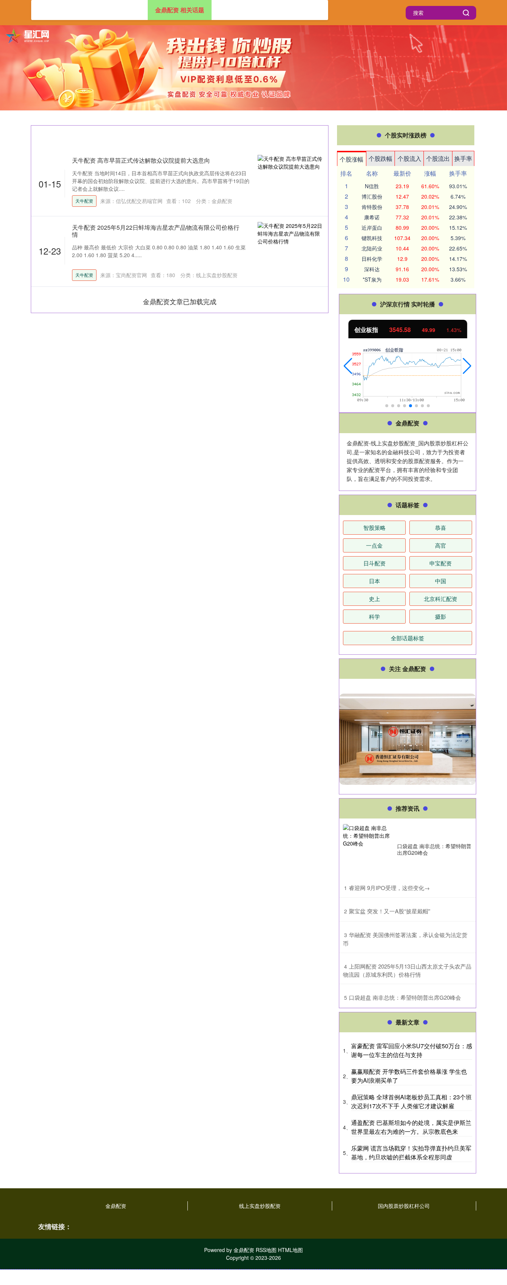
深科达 (372, 269)
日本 (374, 581)
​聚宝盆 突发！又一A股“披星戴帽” (389, 911)
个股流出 (438, 158)
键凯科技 (372, 238)
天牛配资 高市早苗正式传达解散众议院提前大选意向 (141, 160)
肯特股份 (372, 206)
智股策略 (374, 527)
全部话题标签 (407, 638)
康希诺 (372, 217)
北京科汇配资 (440, 598)
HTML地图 (290, 1250)
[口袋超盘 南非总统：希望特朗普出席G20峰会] (368, 849)
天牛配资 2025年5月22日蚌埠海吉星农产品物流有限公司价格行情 (155, 231)
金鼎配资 (115, 1205)
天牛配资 (84, 200)
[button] (348, 366)
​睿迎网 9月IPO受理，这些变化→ (389, 887)
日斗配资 (374, 563)
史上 (374, 598)
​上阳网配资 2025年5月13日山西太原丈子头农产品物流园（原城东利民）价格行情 (407, 970)
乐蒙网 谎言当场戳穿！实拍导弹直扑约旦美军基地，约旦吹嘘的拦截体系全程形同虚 (411, 1152)
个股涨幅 (351, 159)
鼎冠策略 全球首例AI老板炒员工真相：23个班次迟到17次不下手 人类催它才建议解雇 (411, 1101)
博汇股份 (372, 196)
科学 (374, 616)
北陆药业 (372, 248)
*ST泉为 (372, 279)
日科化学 (372, 258)
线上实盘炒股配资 (260, 1205)
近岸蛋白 (372, 227)
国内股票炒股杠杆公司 (404, 1205)
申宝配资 (440, 563)
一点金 (374, 545)
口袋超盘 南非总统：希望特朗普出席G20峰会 (434, 849)
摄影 (440, 616)
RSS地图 (266, 1250)
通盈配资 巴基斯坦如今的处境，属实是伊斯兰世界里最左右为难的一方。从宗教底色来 (411, 1127)
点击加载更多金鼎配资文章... (180, 301)
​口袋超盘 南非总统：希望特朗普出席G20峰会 (405, 997)
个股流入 (409, 158)
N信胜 (372, 186)
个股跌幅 (380, 158)
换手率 (463, 158)
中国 (440, 581)
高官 (440, 545)
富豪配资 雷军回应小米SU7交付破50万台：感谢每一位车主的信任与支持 (411, 1050)
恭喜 (440, 527)
